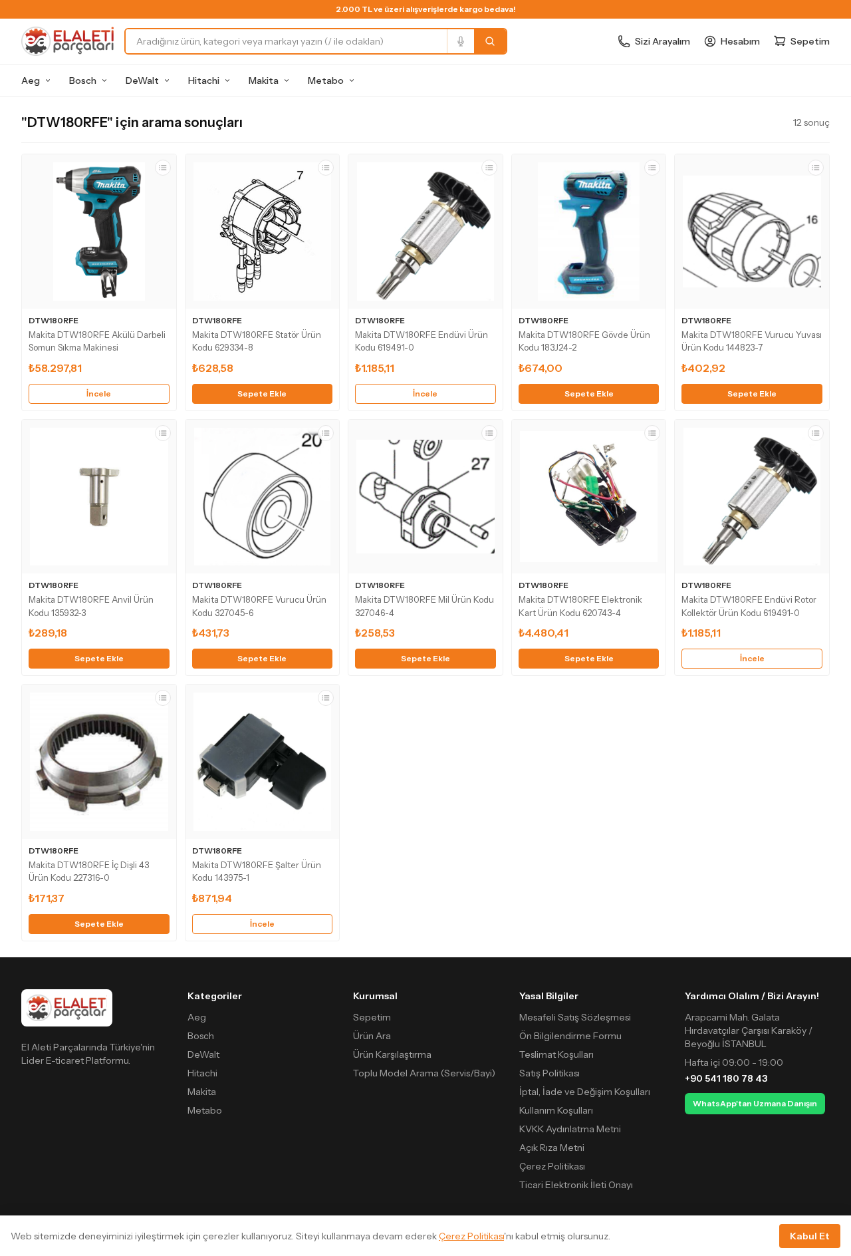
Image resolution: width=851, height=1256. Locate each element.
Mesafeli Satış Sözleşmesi (575, 1017)
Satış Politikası (549, 1073)
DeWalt (142, 80)
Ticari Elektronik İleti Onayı (576, 1185)
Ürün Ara (372, 1036)
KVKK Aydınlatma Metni (570, 1129)
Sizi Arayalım (662, 41)
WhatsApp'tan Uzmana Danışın (755, 1103)
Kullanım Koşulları (556, 1110)
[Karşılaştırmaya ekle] (163, 168)
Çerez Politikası (552, 1166)
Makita (264, 80)
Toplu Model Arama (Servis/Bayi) (424, 1073)
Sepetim (372, 1017)
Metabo (326, 80)
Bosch (82, 80)
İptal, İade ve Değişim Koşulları (584, 1092)
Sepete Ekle (262, 393)
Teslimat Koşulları (556, 1054)
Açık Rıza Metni (551, 1148)
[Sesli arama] (460, 41)
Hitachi (203, 80)
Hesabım (740, 41)
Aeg (30, 80)
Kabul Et (810, 1236)
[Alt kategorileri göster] (48, 80)
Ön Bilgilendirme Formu (570, 1036)
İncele (98, 393)
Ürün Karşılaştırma (392, 1054)
